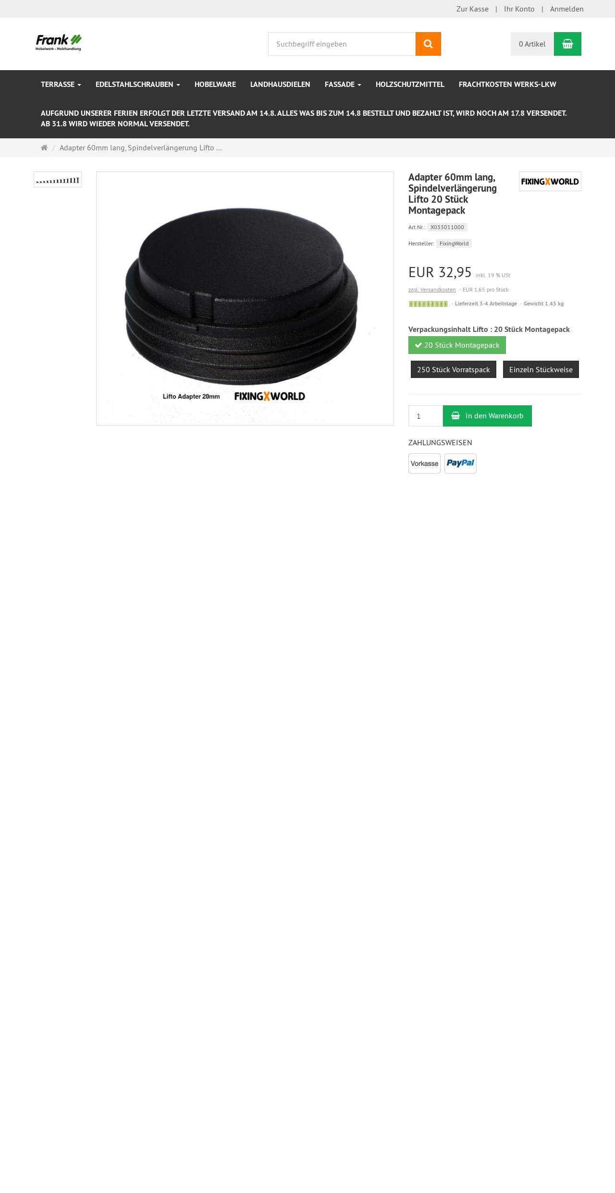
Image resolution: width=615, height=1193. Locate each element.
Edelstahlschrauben (135, 84)
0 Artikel (532, 44)
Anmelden (567, 8)
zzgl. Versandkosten (432, 289)
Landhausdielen (280, 84)
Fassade (341, 84)
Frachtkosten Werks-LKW (507, 84)
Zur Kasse (472, 8)
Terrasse (58, 84)
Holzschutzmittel (410, 84)
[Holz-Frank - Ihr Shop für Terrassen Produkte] (59, 43)
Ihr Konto (519, 8)
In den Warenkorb (494, 415)
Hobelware (215, 84)
